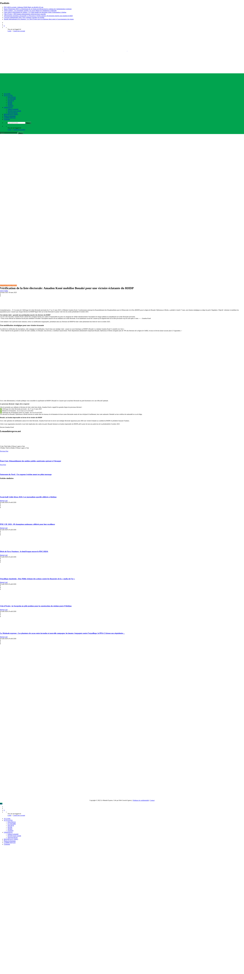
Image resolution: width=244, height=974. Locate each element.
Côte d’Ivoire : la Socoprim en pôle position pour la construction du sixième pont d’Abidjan (36, 606)
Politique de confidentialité (141, 800)
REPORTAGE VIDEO (11, 114)
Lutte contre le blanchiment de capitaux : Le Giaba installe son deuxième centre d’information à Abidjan (35, 12)
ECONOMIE (12, 99)
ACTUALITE (8, 95)
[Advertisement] (122, 148)
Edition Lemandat (13, 109)
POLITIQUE (12, 97)
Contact (152, 800)
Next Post (3, 465)
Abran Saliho (4, 291)
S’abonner (7, 119)
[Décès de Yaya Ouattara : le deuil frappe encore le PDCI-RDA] (11, 548)
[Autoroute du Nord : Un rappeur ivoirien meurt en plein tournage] (3, 471)
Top (1, 803)
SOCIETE (11, 100)
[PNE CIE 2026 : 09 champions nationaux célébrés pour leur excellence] (11, 520)
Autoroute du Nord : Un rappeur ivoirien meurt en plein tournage (26, 474)
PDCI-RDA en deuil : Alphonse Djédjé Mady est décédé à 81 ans (23, 7)
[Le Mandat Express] (95, 50)
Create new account (19, 31)
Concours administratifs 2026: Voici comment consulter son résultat (24, 17)
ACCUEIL (7, 94)
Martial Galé (4, 500)
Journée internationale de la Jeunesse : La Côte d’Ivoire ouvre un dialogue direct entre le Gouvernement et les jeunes (39, 19)
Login (9, 31)
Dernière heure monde (14, 111)
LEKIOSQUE (8, 107)
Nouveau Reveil (12, 112)
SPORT (10, 104)
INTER (10, 102)
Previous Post (4, 451)
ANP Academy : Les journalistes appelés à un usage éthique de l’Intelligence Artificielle (30, 10)
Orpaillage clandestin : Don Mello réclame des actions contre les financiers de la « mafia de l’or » (37, 579)
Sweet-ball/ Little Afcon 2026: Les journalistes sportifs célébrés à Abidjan (28, 497)
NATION (10, 106)
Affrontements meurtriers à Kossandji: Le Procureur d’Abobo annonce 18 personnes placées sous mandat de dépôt (38, 16)
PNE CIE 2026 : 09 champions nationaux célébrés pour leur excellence (27, 524)
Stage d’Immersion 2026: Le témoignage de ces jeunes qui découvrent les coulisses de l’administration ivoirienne (38, 9)
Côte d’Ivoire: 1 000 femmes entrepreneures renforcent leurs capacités (25, 14)
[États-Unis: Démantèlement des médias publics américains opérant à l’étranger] (3, 457)
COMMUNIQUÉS (10, 118)
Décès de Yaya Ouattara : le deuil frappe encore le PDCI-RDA (24, 551)
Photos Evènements (10, 116)
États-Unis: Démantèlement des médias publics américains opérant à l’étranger (30, 461)
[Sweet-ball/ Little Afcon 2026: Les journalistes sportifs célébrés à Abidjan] (11, 493)
